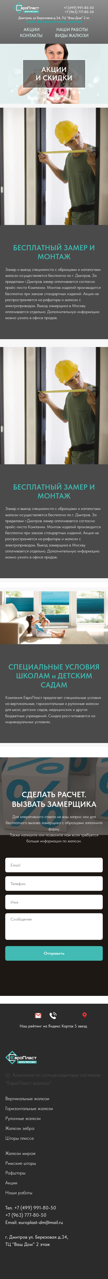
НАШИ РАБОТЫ (72, 29)
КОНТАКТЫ (31, 35)
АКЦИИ (32, 29)
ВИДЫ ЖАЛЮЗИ (72, 35)
